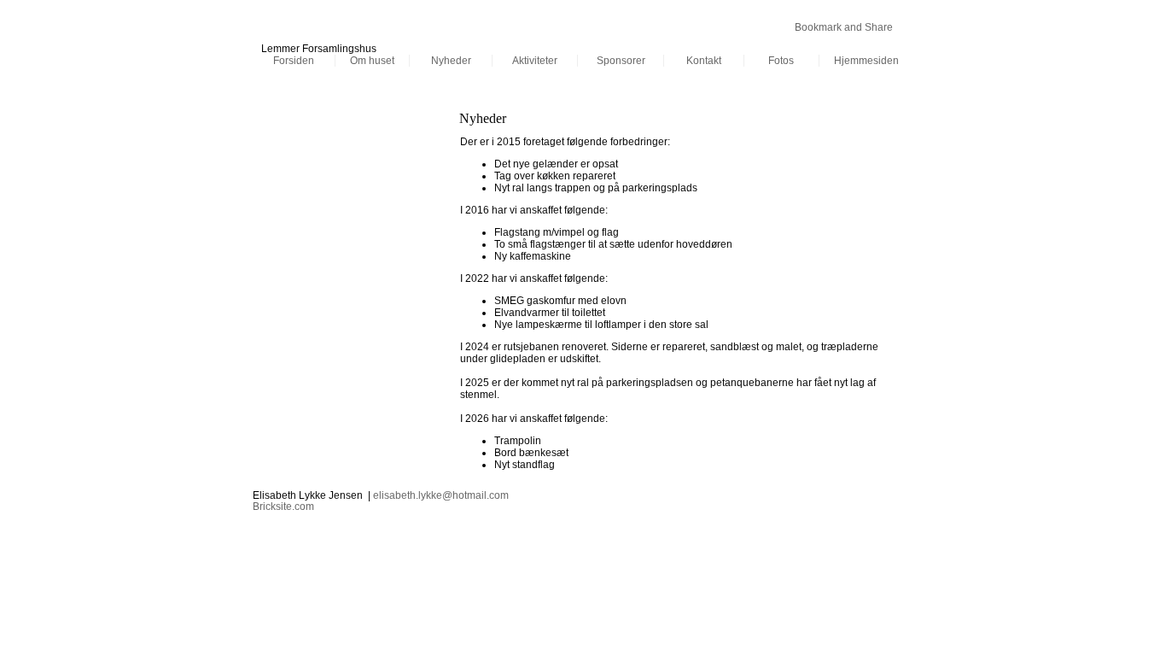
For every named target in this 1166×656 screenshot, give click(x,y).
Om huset (372, 61)
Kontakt (703, 61)
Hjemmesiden (866, 61)
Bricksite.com (283, 506)
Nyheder (451, 61)
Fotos (781, 61)
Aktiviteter (534, 61)
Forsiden (293, 61)
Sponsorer (621, 61)
